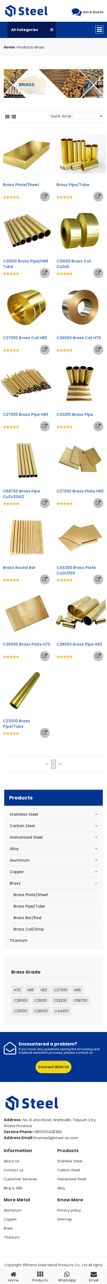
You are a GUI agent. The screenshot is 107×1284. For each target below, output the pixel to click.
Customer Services (20, 1179)
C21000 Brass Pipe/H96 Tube (25, 263)
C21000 (40, 1000)
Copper (17, 871)
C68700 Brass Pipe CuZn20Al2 (21, 494)
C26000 (21, 1000)
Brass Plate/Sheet (30, 894)
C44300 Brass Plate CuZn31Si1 (76, 570)
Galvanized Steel (26, 837)
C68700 (80, 1000)
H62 (44, 990)
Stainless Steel (24, 814)
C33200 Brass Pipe (74, 414)
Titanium (18, 940)
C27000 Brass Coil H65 (25, 337)
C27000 (60, 990)
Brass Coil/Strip (28, 929)
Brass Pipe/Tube (29, 906)
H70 (17, 990)
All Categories (24, 29)
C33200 (60, 1000)
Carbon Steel (22, 825)
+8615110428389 (47, 1131)
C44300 (61, 1011)
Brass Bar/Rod (27, 917)
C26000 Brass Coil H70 (78, 337)
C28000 (41, 1011)
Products (25, 47)
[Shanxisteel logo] (27, 11)
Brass (39, 47)
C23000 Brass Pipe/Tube (16, 723)
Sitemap (64, 1219)
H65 (30, 990)
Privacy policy (69, 1210)
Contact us (13, 1170)
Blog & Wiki (13, 1188)
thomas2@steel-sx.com (55, 1137)
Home (9, 47)
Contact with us (53, 1066)
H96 (77, 990)
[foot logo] (32, 1103)
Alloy (14, 848)
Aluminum (20, 860)
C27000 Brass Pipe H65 (25, 414)
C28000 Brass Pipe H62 (79, 644)
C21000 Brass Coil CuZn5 (73, 263)
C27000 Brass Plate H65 (80, 491)
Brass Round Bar (19, 567)
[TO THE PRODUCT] (45, 197)
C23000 (20, 1011)
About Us (11, 1161)
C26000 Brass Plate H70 (26, 644)
